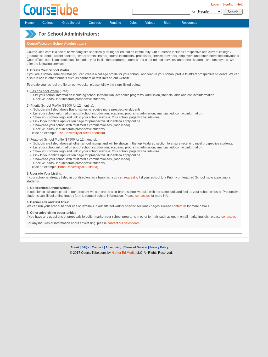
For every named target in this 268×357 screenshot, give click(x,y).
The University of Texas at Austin (81, 133)
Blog (167, 23)
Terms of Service (135, 247)
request (129, 177)
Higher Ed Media (123, 253)
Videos (150, 23)
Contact (97, 247)
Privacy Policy (159, 247)
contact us (142, 196)
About (74, 247)
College (48, 23)
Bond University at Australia (77, 167)
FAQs (85, 247)
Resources (189, 23)
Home (29, 23)
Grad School (71, 23)
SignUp (227, 4)
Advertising (113, 247)
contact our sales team (123, 223)
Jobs (133, 23)
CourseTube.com (51, 9)
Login (215, 4)
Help (240, 4)
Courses (95, 23)
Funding (115, 23)
